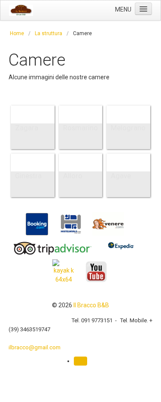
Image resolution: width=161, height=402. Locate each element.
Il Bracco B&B (91, 305)
